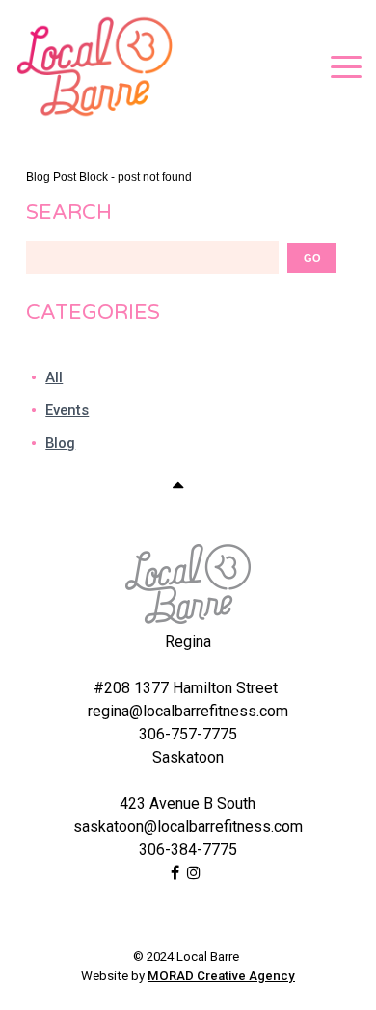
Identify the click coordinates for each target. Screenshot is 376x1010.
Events (67, 410)
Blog (60, 443)
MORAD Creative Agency (221, 976)
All (54, 377)
